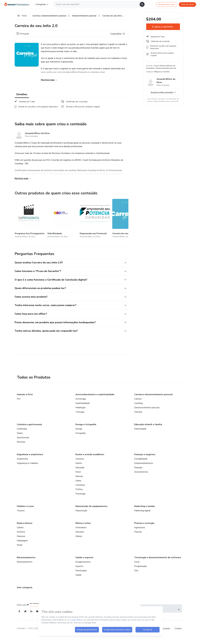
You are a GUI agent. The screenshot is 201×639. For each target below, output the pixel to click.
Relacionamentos (26, 557)
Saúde (78, 574)
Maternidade (140, 428)
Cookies (178, 628)
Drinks (20, 433)
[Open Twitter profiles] (25, 611)
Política (79, 489)
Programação (140, 566)
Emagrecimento (83, 561)
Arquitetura (22, 458)
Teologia (79, 411)
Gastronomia (23, 437)
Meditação (80, 407)
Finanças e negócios (144, 454)
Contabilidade (140, 458)
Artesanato (81, 527)
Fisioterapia (81, 570)
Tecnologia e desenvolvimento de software (157, 557)
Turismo (21, 510)
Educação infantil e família (148, 424)
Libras (78, 480)
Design (78, 428)
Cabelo (20, 527)
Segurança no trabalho (27, 463)
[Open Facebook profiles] (19, 611)
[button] (68, 262)
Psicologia (80, 493)
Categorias (40, 4)
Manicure (21, 536)
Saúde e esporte (84, 557)
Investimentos (141, 471)
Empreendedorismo (143, 463)
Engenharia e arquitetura (30, 454)
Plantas (138, 531)
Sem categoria (24, 587)
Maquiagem (22, 540)
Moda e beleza (24, 523)
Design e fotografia (85, 424)
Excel (137, 561)
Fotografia (80, 433)
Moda (19, 544)
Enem (78, 471)
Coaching (138, 403)
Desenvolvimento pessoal (147, 407)
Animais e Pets (25, 394)
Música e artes (83, 523)
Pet (19, 398)
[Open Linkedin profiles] (31, 611)
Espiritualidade (82, 403)
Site (136, 570)
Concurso (79, 458)
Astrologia (80, 398)
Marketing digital (142, 510)
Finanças (138, 467)
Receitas (21, 441)
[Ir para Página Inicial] (17, 4)
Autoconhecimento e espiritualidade (94, 394)
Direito (78, 463)
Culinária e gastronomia (29, 424)
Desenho (79, 531)
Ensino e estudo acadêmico (89, 454)
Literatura (80, 484)
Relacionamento (24, 561)
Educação (80, 467)
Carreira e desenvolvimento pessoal (153, 394)
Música (78, 536)
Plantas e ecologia (144, 523)
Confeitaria (22, 428)
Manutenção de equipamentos (91, 506)
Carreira (138, 398)
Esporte (79, 566)
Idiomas (79, 476)
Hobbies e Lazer (25, 506)
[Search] (142, 4)
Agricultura (139, 527)
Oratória (138, 411)
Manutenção (81, 510)
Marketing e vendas (144, 506)
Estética (21, 531)
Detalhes (21, 94)
